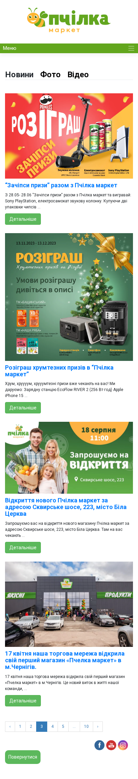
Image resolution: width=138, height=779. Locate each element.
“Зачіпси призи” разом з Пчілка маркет (61, 185)
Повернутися (22, 757)
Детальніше (23, 219)
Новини (19, 74)
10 (86, 726)
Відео (78, 74)
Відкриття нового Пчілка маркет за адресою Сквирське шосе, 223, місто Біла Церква (66, 507)
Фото (50, 74)
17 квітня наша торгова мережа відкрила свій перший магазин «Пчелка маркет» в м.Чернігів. (65, 660)
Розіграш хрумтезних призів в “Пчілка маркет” (59, 371)
